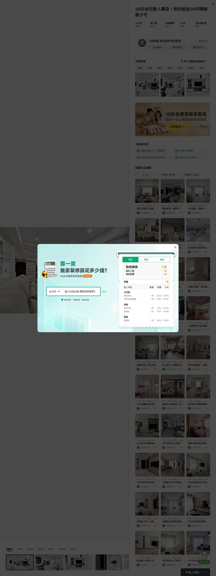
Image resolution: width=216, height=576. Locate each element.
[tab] (130, 259)
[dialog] (108, 288)
